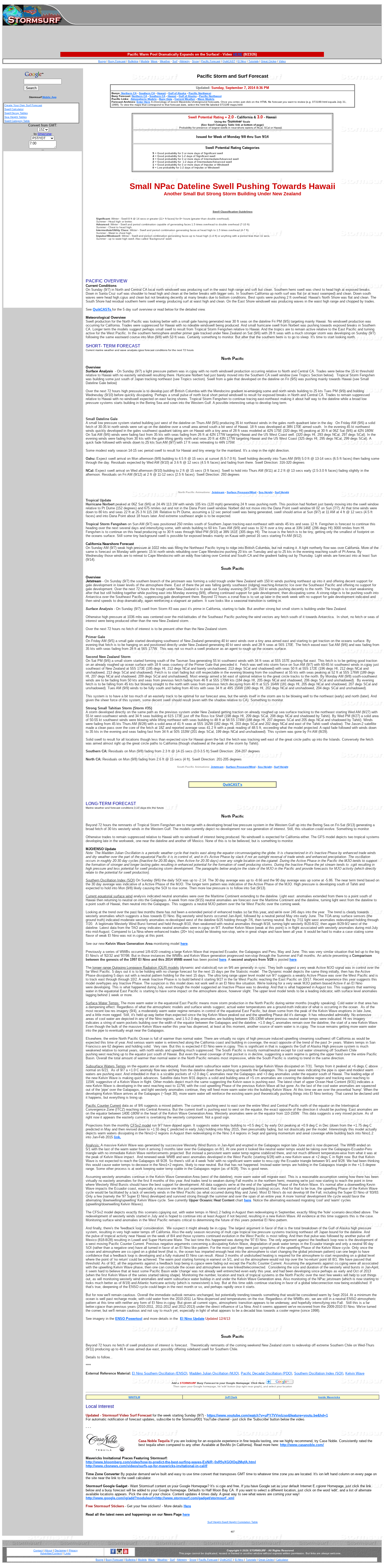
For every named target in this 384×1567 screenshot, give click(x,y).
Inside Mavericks (329, 1397)
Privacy (73, 1550)
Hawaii (161, 93)
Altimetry (184, 61)
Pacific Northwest (200, 93)
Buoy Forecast (117, 61)
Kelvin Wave (354, 1373)
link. (117, 1137)
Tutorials (253, 61)
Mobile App (49, 97)
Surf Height (282, 492)
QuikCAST (229, 61)
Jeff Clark (231, 1397)
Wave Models (205, 99)
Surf (174, 61)
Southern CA (147, 93)
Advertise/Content (51, 1553)
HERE (237, 54)
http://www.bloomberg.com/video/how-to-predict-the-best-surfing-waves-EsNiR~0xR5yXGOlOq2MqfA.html (171, 1462)
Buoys (102, 61)
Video (282, 61)
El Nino (241, 61)
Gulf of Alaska (177, 93)
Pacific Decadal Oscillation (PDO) (266, 1373)
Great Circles (268, 61)
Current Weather (184, 99)
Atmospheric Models (144, 99)
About (48, 1550)
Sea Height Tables (15, 117)
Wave (154, 61)
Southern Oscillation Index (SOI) (318, 1373)
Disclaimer (61, 1550)
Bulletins (133, 61)
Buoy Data (165, 99)
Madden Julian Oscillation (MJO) (214, 1373)
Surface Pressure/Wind (241, 492)
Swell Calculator (14, 109)
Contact (38, 1550)
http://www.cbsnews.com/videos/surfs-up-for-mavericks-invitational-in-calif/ (146, 1466)
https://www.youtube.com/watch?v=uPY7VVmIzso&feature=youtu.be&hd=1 (267, 1415)
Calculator (282, 1559)
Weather (165, 61)
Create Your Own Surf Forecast (23, 105)
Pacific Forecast (210, 61)
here (184, 944)
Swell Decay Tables (16, 113)
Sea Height (265, 492)
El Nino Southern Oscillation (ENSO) (159, 1373)
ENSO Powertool (128, 1319)
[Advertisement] (228, 15)
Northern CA (128, 93)
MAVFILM (134, 1397)
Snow (195, 61)
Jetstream (217, 766)
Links (67, 1553)
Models (145, 61)
